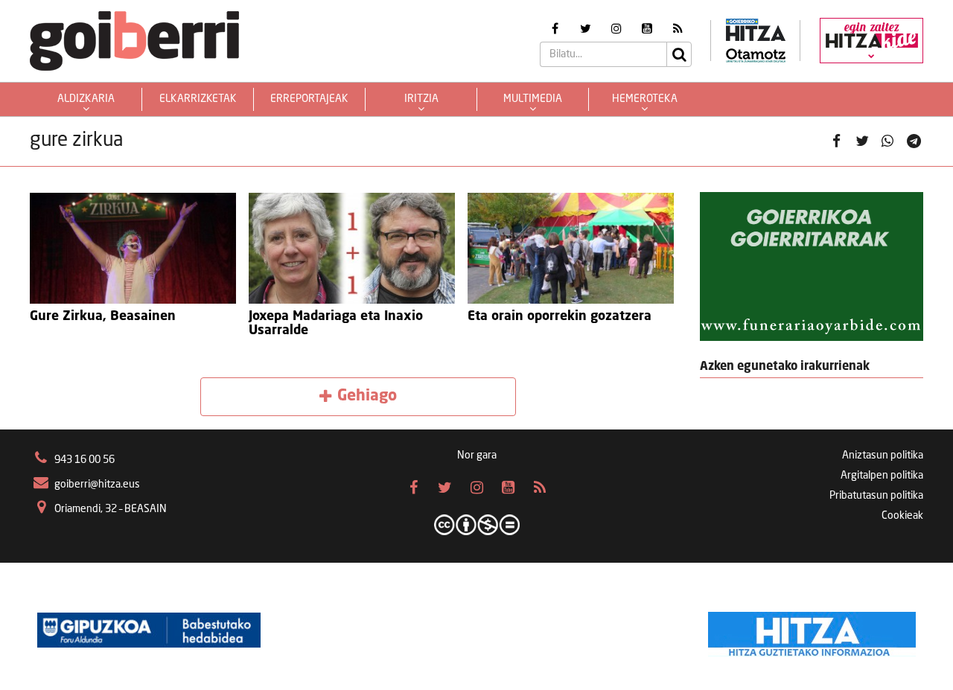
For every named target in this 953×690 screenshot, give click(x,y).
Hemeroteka (645, 99)
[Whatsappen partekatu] (887, 141)
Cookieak (902, 516)
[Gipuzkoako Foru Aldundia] (149, 630)
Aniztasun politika (882, 455)
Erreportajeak (309, 99)
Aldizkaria (86, 99)
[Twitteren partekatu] (862, 141)
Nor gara (477, 455)
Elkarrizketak (198, 99)
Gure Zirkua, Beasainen (103, 316)
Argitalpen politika (882, 475)
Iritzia (421, 99)
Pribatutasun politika (876, 496)
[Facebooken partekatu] (836, 141)
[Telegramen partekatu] (913, 141)
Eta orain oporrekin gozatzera (559, 316)
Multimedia (532, 99)
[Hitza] (812, 630)
